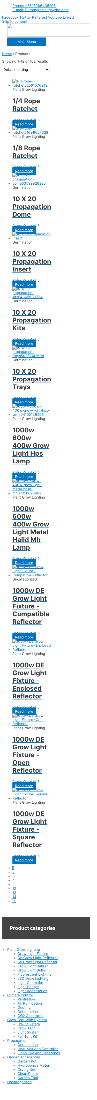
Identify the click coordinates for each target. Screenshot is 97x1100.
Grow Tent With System (27, 1020)
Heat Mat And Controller (38, 1049)
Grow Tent (26, 1028)
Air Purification (30, 1003)
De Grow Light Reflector (38, 958)
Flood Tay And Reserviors (39, 1053)
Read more (24, 124)
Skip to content (14, 21)
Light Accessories (32, 991)
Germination (28, 1045)
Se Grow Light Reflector (37, 962)
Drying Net (26, 1069)
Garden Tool (28, 1078)
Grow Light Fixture (33, 954)
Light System (29, 1032)
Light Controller (30, 983)
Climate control (20, 995)
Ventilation (26, 999)
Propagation (17, 1040)
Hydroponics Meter (33, 1065)
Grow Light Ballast (33, 966)
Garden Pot (27, 1061)
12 (14, 888)
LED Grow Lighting (33, 978)
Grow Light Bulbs (32, 970)
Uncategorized (19, 1082)
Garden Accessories (24, 1057)
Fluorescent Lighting (34, 974)
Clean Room (28, 1074)
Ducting (24, 1007)
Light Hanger (28, 987)
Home (7, 54)
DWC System (29, 1024)
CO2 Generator (30, 1016)
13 (14, 893)
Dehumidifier (28, 1011)
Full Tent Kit (27, 1036)
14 (14, 897)
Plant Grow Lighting (23, 949)
